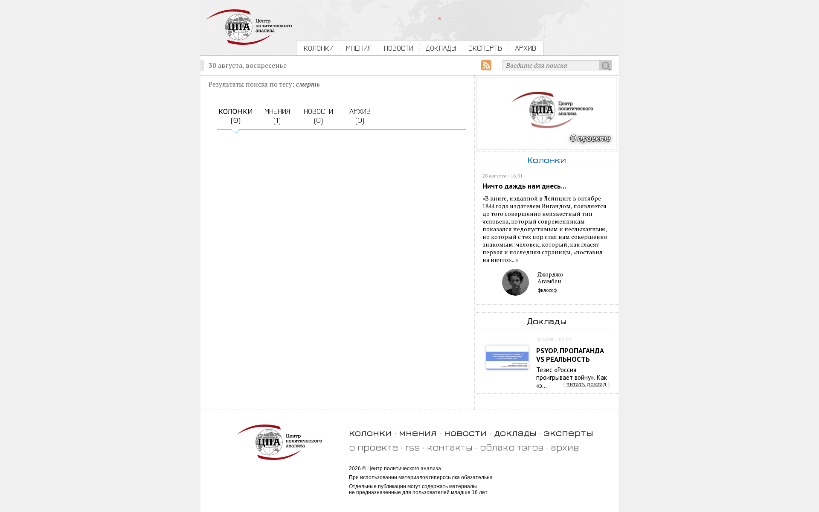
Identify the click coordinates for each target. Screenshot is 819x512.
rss (412, 447)
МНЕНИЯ (359, 48)
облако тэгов (511, 447)
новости (465, 432)
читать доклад (586, 384)
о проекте (373, 447)
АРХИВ (525, 48)
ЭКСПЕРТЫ (485, 48)
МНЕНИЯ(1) (277, 116)
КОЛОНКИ (319, 48)
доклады (515, 432)
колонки (370, 432)
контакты (450, 447)
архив (565, 447)
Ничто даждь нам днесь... (524, 186)
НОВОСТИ (398, 48)
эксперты (568, 432)
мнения (418, 432)
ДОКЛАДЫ (441, 48)
